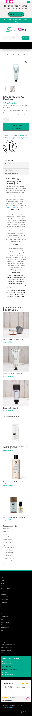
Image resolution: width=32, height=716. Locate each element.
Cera (2, 577)
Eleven (3, 586)
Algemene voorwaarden (8, 644)
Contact (3, 653)
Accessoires (6, 529)
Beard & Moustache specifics (13, 547)
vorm (26, 138)
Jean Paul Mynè (5, 588)
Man (8, 55)
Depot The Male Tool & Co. (14, 207)
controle (5, 138)
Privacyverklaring (5, 642)
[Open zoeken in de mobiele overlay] (16, 38)
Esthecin (3, 605)
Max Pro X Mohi (5, 597)
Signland (19, 705)
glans (14, 138)
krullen (19, 138)
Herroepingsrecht (6, 650)
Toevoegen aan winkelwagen (16, 126)
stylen (23, 138)
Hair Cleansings (9, 552)
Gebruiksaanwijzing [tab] (11, 173)
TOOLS (5, 563)
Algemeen (6, 531)
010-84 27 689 (7, 666)
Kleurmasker (4, 614)
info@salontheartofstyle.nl (10, 669)
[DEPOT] (10, 147)
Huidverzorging (7, 542)
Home (4, 55)
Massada (3, 594)
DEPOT (3, 583)
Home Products (7, 539)
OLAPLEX (8, 8)
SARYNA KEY (4, 602)
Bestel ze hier (16, 14)
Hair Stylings (14, 55)
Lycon (2, 591)
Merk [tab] (6, 167)
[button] (26, 62)
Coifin (2, 580)
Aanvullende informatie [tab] (12, 164)
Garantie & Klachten (6, 647)
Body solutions (9, 550)
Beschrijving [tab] (9, 161)
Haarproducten (7, 537)
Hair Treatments (9, 558)
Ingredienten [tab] (9, 170)
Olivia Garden (4, 599)
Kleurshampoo (5, 616)
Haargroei (6, 534)
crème (10, 138)
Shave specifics (9, 561)
